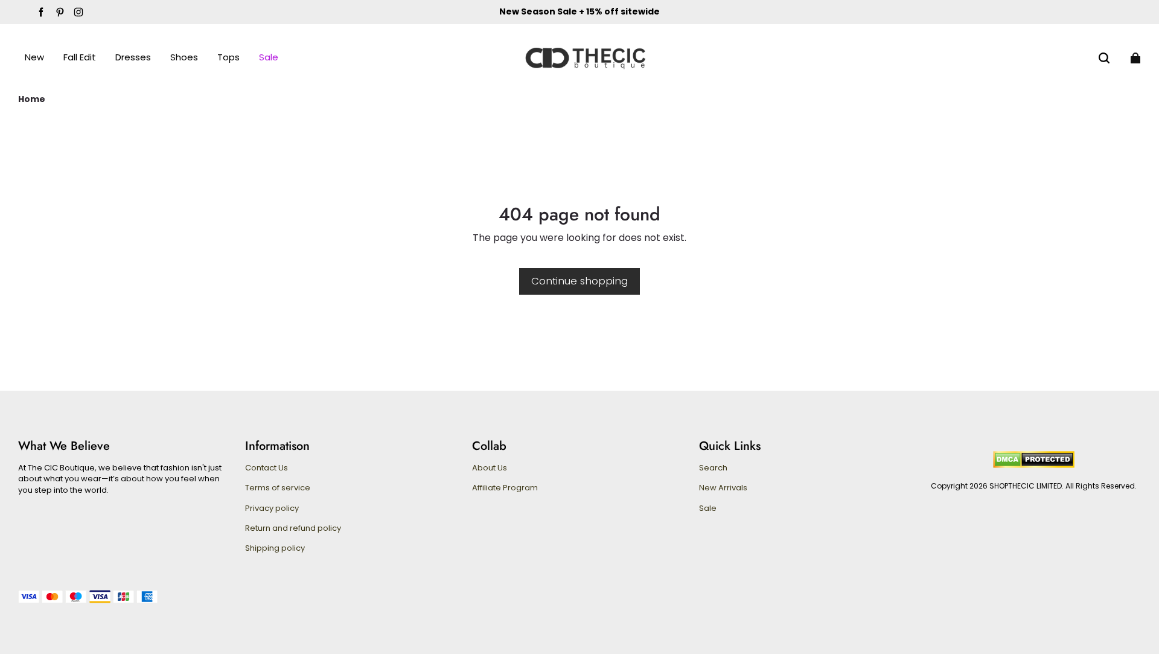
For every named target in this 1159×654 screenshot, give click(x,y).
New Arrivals (723, 487)
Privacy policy (272, 508)
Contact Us (266, 468)
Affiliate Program (505, 487)
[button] (1104, 58)
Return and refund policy (293, 528)
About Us (489, 468)
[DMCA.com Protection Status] (1033, 465)
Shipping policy (275, 548)
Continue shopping (579, 281)
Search (713, 468)
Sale (708, 508)
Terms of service (277, 487)
